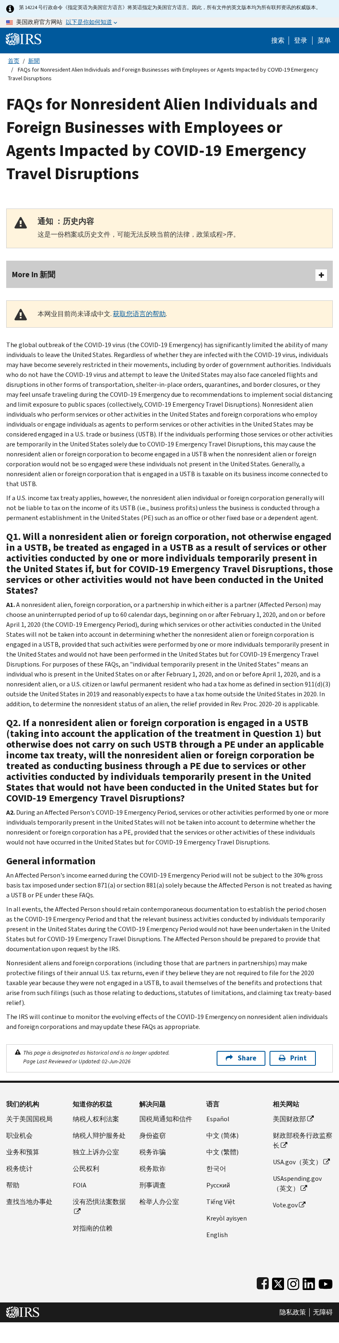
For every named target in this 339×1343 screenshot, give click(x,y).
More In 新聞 (33, 274)
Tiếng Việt (220, 1201)
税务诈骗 (152, 1152)
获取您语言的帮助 (139, 313)
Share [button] (247, 1058)
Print (298, 1058)
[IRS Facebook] (263, 1282)
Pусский (218, 1185)
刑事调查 (152, 1185)
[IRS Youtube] (325, 1282)
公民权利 (86, 1168)
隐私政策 (292, 1312)
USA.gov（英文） (297, 1162)
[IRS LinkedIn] (309, 1282)
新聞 (34, 61)
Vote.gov (285, 1205)
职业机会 (19, 1135)
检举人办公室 (159, 1201)
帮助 (12, 1185)
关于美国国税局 (29, 1119)
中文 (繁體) (222, 1152)
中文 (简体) (222, 1135)
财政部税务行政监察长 (302, 1140)
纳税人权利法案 (96, 1119)
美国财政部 (289, 1119)
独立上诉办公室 (96, 1152)
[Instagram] (293, 1282)
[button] (300, 40)
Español (217, 1119)
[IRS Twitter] (278, 1282)
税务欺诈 (152, 1168)
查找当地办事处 (29, 1201)
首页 (13, 61)
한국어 (216, 1168)
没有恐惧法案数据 (99, 1201)
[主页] (23, 38)
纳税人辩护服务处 (99, 1135)
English (217, 1234)
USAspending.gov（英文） (297, 1183)
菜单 (324, 40)
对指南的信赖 (92, 1228)
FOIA (79, 1185)
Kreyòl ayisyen (226, 1218)
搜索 (277, 40)
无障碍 (323, 1312)
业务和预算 (22, 1152)
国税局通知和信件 (165, 1119)
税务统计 (19, 1168)
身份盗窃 (152, 1135)
